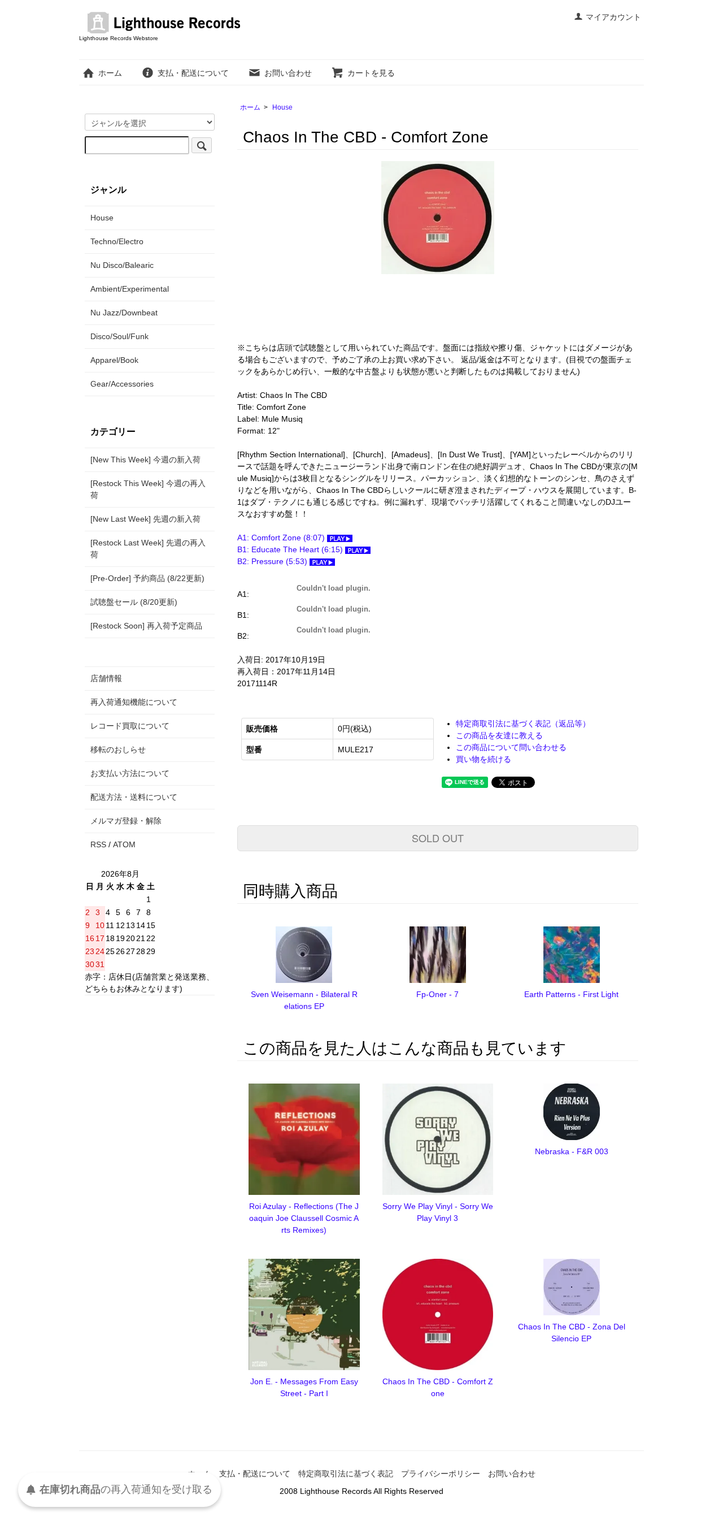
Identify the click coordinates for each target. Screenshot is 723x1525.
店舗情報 (106, 678)
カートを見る (371, 72)
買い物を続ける (483, 759)
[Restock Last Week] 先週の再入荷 (148, 548)
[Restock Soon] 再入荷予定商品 (146, 625)
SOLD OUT (438, 837)
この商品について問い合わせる (511, 747)
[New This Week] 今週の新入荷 (145, 459)
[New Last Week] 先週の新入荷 (145, 518)
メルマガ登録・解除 (126, 820)
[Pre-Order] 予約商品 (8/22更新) (147, 578)
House (282, 107)
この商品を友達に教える (499, 735)
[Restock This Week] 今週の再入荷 (148, 489)
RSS (98, 844)
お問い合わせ (288, 72)
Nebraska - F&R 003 (571, 1151)
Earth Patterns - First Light (571, 994)
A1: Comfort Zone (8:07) (282, 537)
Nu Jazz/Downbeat (124, 312)
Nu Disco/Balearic (122, 265)
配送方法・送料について (133, 797)
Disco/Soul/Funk (119, 336)
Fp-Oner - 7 (437, 994)
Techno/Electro (116, 241)
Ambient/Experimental (129, 288)
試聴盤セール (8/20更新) (133, 601)
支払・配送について (193, 72)
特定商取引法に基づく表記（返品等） (523, 723)
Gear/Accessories (122, 383)
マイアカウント (613, 16)
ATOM (124, 844)
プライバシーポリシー (440, 1473)
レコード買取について (129, 725)
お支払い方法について (129, 773)
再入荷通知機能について (133, 702)
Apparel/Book (114, 360)
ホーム (110, 72)
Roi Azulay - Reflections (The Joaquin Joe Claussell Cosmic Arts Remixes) (304, 1218)
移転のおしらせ (118, 749)
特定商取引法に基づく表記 (345, 1473)
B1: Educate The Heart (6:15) (291, 549)
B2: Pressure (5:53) (273, 561)
